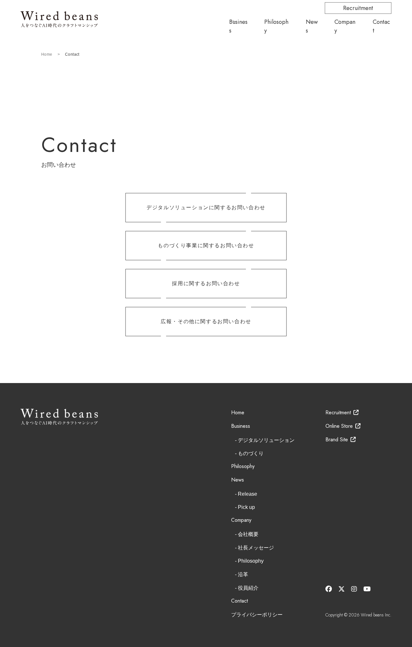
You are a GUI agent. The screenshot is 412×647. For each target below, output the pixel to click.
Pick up (246, 507)
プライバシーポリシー (257, 614)
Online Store (339, 426)
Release (247, 494)
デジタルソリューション (266, 440)
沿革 (243, 574)
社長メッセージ (256, 547)
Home (46, 54)
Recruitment (358, 8)
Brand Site (336, 439)
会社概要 (248, 534)
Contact (381, 26)
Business (238, 26)
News (312, 26)
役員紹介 (248, 588)
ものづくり (251, 453)
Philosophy (276, 26)
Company (344, 26)
